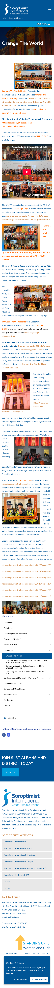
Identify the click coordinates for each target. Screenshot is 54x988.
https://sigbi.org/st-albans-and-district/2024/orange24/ (26, 590)
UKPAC (7, 888)
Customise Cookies (39, 979)
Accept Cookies (20, 979)
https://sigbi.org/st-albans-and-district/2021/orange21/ (26, 571)
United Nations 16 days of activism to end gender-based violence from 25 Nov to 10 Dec (26, 102)
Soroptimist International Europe (18, 861)
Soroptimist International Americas (19, 855)
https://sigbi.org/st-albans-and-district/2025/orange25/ (26, 596)
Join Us (36, 953)
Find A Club (25, 953)
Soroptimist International (15, 841)
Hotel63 (8, 881)
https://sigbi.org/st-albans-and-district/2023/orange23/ (26, 583)
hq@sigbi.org (13, 917)
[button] (43, 24)
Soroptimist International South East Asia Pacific (25, 868)
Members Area (11, 953)
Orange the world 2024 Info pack (34, 346)
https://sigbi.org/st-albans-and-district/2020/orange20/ (26, 565)
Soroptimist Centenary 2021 (16, 875)
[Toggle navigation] (43, 10)
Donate (45, 953)
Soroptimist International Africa (18, 848)
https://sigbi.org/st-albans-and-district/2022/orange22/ (26, 577)
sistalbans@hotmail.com (32, 349)
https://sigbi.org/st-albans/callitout (17, 484)
